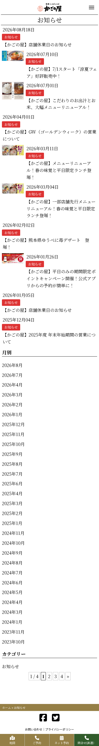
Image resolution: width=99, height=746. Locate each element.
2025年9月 (12, 454)
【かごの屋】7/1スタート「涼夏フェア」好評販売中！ (61, 72)
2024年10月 (13, 543)
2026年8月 (12, 365)
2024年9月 (12, 553)
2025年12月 (13, 424)
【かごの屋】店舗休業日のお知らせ (37, 44)
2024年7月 (12, 572)
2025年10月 (13, 444)
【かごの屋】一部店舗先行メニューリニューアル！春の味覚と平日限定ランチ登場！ (61, 208)
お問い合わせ (33, 729)
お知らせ (10, 666)
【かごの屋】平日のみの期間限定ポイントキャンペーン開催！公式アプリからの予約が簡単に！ (61, 278)
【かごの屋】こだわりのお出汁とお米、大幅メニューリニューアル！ (61, 103)
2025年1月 (12, 523)
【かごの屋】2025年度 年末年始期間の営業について (49, 338)
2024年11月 (13, 533)
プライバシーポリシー (59, 729)
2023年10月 (13, 641)
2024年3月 (12, 612)
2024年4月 (12, 602)
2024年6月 (12, 582)
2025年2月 (12, 513)
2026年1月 (12, 414)
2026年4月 (12, 384)
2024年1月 (12, 622)
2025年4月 (12, 493)
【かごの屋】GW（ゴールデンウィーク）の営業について (49, 135)
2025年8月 (12, 464)
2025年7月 (12, 474)
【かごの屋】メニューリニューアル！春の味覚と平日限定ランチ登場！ (58, 170)
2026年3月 (12, 394)
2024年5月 (12, 592)
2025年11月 (13, 434)
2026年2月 (12, 404)
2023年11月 (13, 632)
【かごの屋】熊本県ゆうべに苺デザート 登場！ (46, 243)
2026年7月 (12, 375)
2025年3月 (12, 503)
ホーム (6, 707)
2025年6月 (12, 483)
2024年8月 (12, 563)
